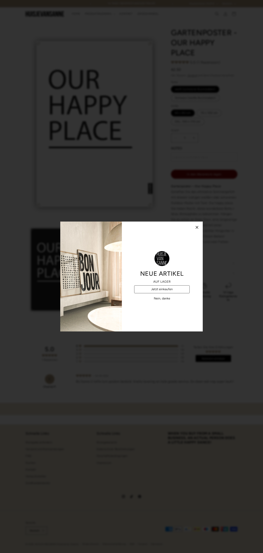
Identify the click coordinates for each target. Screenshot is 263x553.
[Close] (197, 227)
